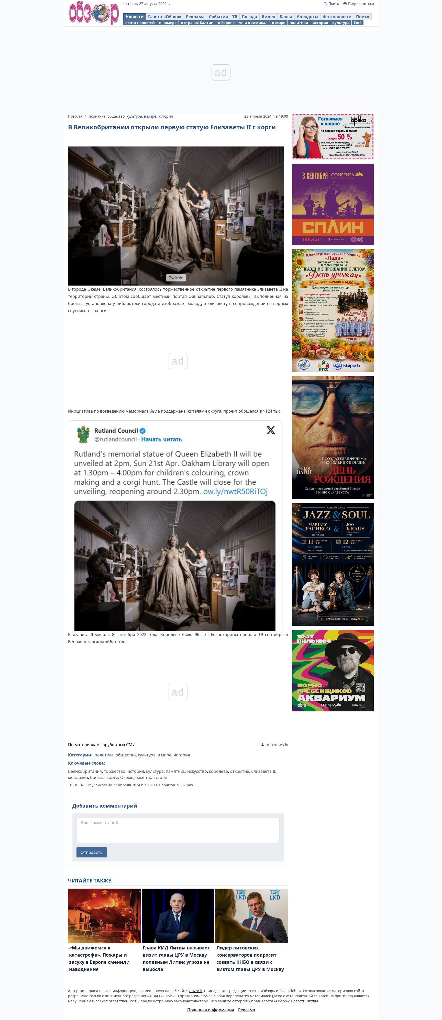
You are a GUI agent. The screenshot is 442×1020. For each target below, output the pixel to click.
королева (218, 771)
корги (112, 777)
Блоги (286, 16)
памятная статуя (152, 777)
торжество (114, 771)
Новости (135, 16)
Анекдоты (307, 16)
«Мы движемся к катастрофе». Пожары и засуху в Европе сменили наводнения (99, 958)
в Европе (226, 22)
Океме (126, 777)
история (320, 22)
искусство (197, 771)
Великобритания (85, 771)
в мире (278, 22)
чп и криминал (253, 22)
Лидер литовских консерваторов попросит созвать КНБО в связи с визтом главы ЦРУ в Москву (250, 958)
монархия (78, 777)
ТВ (234, 16)
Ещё (357, 22)
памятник (175, 771)
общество (116, 116)
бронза (97, 777)
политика (299, 22)
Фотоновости (337, 16)
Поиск (362, 16)
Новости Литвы (304, 1001)
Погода (249, 16)
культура (340, 22)
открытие (239, 771)
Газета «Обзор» (165, 16)
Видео (268, 16)
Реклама (195, 16)
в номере (167, 22)
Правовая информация (210, 1010)
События (218, 16)
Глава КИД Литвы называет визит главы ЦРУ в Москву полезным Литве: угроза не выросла (176, 958)
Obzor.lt (195, 990)
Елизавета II (263, 771)
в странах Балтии (197, 22)
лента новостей (140, 22)
